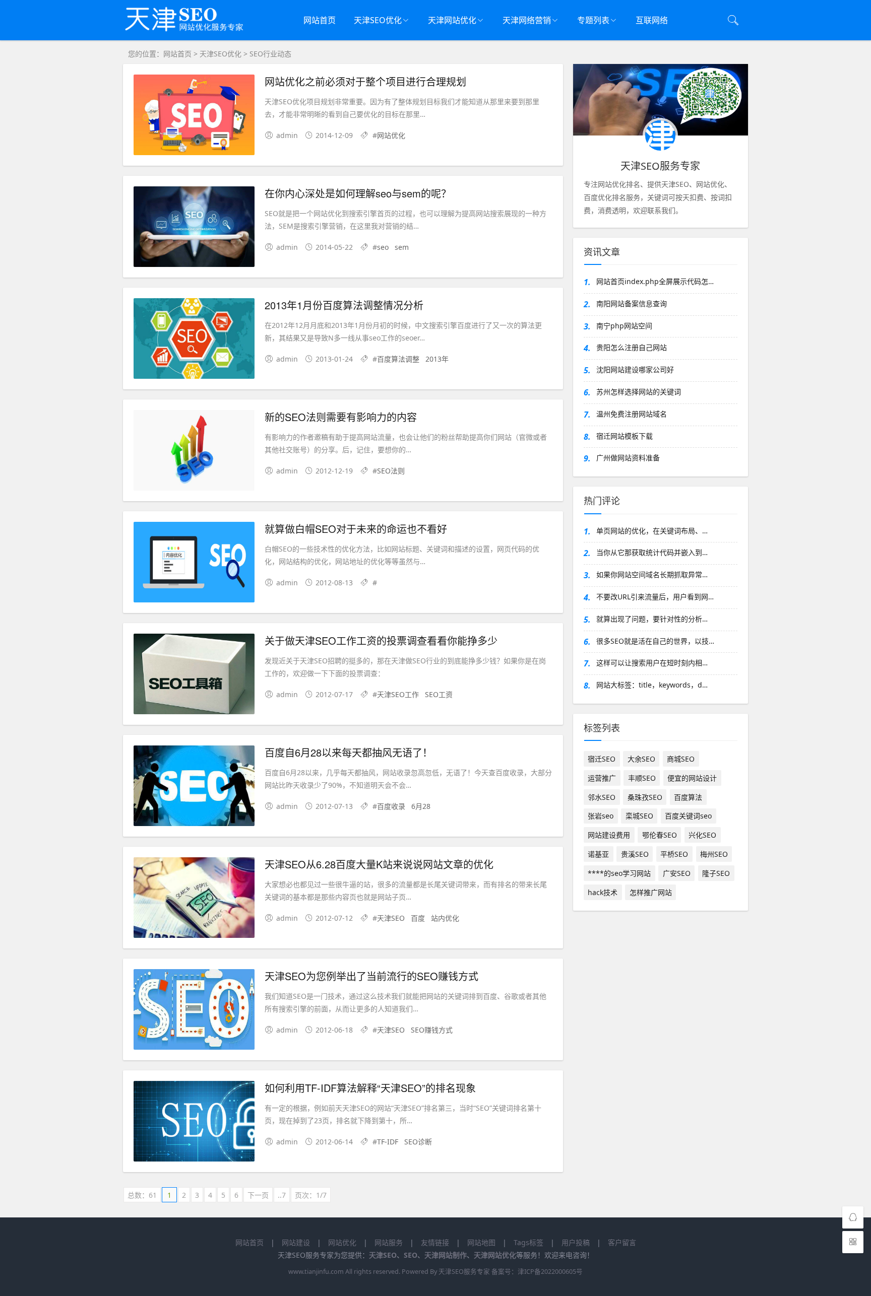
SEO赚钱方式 (432, 1030)
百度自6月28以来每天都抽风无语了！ (348, 752)
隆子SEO (716, 873)
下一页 (258, 1195)
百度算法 (688, 797)
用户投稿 (576, 1242)
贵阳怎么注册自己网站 (631, 347)
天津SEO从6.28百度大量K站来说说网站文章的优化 (379, 864)
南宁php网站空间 (624, 325)
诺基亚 (598, 854)
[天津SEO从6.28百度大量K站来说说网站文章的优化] (194, 899)
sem (402, 247)
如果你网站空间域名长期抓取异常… (652, 574)
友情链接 (435, 1242)
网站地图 (481, 1242)
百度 (418, 918)
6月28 (420, 806)
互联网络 (652, 20)
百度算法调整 (398, 359)
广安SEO (677, 873)
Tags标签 (528, 1242)
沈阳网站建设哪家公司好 (635, 369)
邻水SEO (601, 797)
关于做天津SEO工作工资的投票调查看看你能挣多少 (381, 640)
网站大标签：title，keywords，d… (652, 685)
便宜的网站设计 (692, 778)
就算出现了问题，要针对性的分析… (652, 619)
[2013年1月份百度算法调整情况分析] (194, 340)
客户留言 (622, 1242)
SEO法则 (391, 470)
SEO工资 (439, 694)
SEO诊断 (418, 1141)
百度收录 (391, 806)
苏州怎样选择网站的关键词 (638, 391)
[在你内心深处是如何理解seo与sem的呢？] (194, 228)
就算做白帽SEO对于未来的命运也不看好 (356, 528)
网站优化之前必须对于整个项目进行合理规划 (365, 81)
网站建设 (296, 1242)
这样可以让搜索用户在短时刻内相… (652, 662)
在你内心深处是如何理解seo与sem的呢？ (358, 193)
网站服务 (389, 1242)
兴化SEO (702, 835)
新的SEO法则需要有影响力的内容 (341, 417)
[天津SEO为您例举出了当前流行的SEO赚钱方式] (194, 1011)
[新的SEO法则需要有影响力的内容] (194, 452)
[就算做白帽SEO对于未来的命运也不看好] (194, 564)
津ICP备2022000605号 (550, 1271)
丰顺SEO (642, 778)
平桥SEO (674, 854)
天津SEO (391, 918)
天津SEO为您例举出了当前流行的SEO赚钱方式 (371, 976)
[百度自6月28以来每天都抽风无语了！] (194, 787)
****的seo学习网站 (619, 873)
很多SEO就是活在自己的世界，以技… (655, 641)
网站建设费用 (609, 835)
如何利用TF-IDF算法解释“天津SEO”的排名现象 (370, 1087)
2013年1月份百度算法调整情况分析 (344, 305)
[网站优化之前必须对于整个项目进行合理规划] (194, 117)
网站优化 (391, 135)
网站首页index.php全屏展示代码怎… (655, 281)
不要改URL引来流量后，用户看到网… (655, 596)
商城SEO (681, 759)
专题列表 (593, 20)
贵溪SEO (635, 854)
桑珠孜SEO (645, 797)
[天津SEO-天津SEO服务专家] (191, 35)
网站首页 (319, 20)
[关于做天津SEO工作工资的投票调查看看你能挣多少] (194, 676)
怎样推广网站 (651, 892)
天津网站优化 (452, 20)
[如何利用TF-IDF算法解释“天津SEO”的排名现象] (194, 1123)
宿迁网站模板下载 (624, 436)
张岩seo (600, 816)
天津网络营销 (527, 20)
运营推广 (602, 778)
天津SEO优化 (378, 20)
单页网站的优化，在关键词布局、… (652, 530)
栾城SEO (639, 816)
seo (383, 247)
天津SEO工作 (398, 694)
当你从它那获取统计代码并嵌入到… (652, 552)
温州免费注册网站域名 (631, 414)
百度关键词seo (688, 816)
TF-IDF (387, 1141)
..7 (282, 1195)
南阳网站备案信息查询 (631, 303)
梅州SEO (714, 854)
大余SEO (641, 759)
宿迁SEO (601, 759)
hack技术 (602, 892)
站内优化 (445, 918)
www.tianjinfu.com (316, 1271)
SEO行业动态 (270, 53)
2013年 (437, 359)
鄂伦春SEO (659, 835)
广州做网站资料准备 (628, 457)
